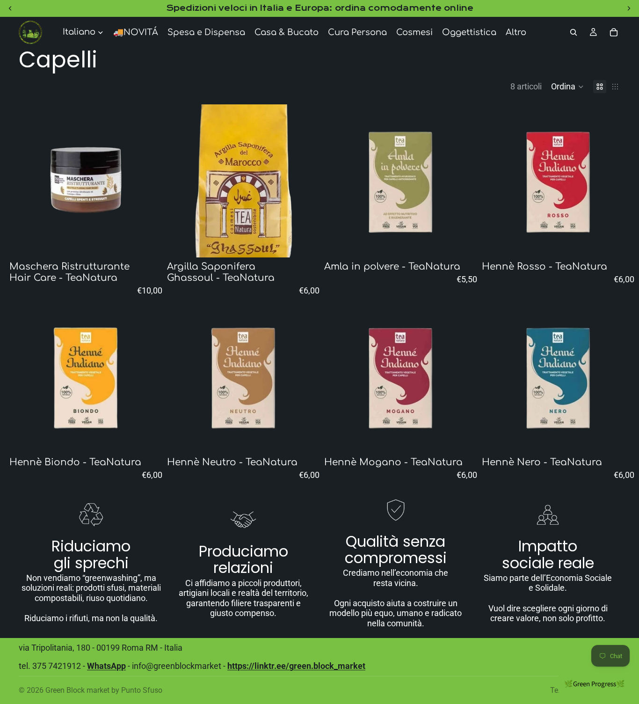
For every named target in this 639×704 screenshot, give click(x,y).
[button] (567, 86)
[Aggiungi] (147, 243)
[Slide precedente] (23, 180)
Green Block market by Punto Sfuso (103, 690)
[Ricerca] (573, 32)
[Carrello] (613, 32)
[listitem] (516, 32)
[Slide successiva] (148, 180)
